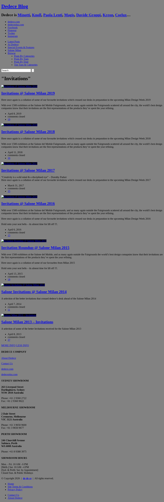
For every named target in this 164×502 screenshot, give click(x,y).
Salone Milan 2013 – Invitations (27, 322)
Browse (12, 53)
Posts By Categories (24, 56)
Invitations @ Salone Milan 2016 (28, 203)
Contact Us (7, 363)
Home (11, 483)
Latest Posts (14, 41)
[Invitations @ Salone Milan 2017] (19, 163)
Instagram (13, 36)
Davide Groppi (88, 15)
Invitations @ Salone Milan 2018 (28, 132)
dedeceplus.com (16, 24)
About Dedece (8, 358)
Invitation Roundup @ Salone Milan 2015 (35, 248)
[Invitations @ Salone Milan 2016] (19, 196)
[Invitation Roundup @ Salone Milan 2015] (23, 240)
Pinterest (12, 30)
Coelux (121, 15)
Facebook (13, 27)
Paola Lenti (52, 15)
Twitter (11, 33)
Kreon (108, 15)
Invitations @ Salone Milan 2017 (28, 170)
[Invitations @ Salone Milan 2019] (19, 86)
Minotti (24, 15)
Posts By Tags (21, 59)
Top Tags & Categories (25, 64)
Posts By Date (21, 61)
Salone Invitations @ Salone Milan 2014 (34, 292)
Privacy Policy (15, 489)
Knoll (36, 15)
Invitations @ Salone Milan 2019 (28, 93)
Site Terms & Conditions (20, 486)
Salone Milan (14, 50)
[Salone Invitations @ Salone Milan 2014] (23, 285)
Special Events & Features (21, 47)
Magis (69, 15)
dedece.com (14, 21)
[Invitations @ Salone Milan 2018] (19, 124)
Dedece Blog (14, 6)
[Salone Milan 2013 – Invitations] (18, 315)
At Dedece (13, 44)
